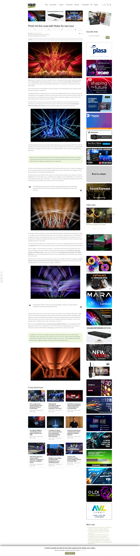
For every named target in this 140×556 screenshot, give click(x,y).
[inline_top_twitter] (48, 29)
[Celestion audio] (99, 440)
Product (61, 4)
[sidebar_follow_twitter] (1, 275)
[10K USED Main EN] (99, 475)
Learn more (82, 550)
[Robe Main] (99, 68)
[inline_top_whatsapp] (62, 29)
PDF (91, 4)
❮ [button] (84, 214)
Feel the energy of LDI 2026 (95, 224)
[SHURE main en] (99, 103)
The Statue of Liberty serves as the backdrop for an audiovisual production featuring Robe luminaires (55, 433)
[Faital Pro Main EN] (99, 281)
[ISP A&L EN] (99, 17)
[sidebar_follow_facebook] (1, 272)
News (46, 4)
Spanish (96, 4)
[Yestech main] (99, 423)
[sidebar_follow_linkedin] (1, 278)
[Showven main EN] (102, 242)
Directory (76, 4)
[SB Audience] (99, 352)
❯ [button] (113, 214)
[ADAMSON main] (99, 334)
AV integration (85, 4)
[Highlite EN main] (99, 264)
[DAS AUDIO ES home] (99, 299)
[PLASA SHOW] (99, 50)
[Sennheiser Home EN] (99, 138)
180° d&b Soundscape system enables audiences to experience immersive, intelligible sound (36, 459)
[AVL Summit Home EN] (99, 511)
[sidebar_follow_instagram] (1, 281)
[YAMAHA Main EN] (99, 156)
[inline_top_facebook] (35, 29)
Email (81, 33)
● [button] (93, 229)
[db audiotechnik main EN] (99, 173)
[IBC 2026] (99, 85)
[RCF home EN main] (99, 370)
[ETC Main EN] (99, 317)
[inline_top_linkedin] (75, 29)
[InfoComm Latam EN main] (99, 120)
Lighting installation (38, 33)
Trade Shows (69, 4)
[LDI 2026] (99, 493)
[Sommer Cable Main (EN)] (99, 458)
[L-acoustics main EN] (99, 191)
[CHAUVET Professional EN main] (99, 387)
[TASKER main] (99, 405)
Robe (30, 39)
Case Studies (53, 4)
